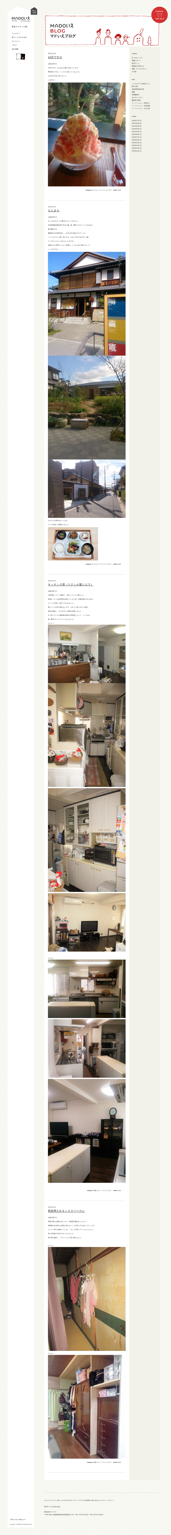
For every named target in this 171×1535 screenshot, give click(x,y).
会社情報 (15, 49)
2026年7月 (135, 120)
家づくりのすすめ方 (19, 37)
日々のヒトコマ (97, 190)
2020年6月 (135, 140)
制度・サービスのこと (139, 69)
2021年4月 (135, 132)
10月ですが (55, 57)
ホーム (46, 1500)
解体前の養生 (136, 100)
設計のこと (135, 63)
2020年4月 (135, 145)
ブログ (14, 45)
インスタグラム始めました (141, 84)
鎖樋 (133, 92)
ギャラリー (16, 41)
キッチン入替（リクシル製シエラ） (70, 584)
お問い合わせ (95, 1500)
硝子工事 (135, 86)
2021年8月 (135, 126)
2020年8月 (135, 134)
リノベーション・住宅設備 (141, 106)
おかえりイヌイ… (138, 97)
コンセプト (16, 33)
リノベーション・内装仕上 (141, 103)
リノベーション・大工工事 (141, 108)
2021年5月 (135, 129)
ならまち (53, 210)
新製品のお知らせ (138, 66)
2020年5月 (135, 143)
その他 (134, 71)
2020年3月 (135, 148)
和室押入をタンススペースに (66, 1210)
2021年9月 (135, 123)
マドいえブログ (107, 190)
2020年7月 (135, 137)
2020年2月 (135, 151)
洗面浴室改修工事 (138, 89)
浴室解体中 (135, 95)
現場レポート (97, 1190)
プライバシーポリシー (18, 1519)
